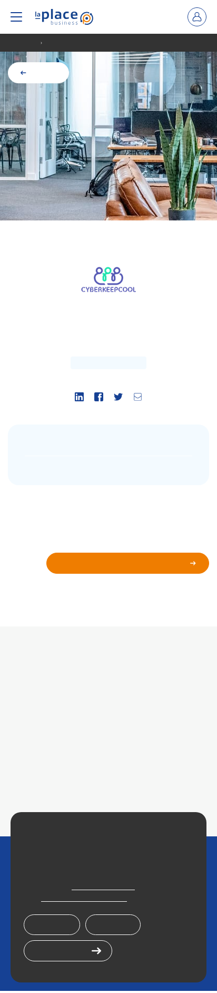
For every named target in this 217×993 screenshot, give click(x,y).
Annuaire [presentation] (24, 42)
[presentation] (64, 17)
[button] (16, 17)
